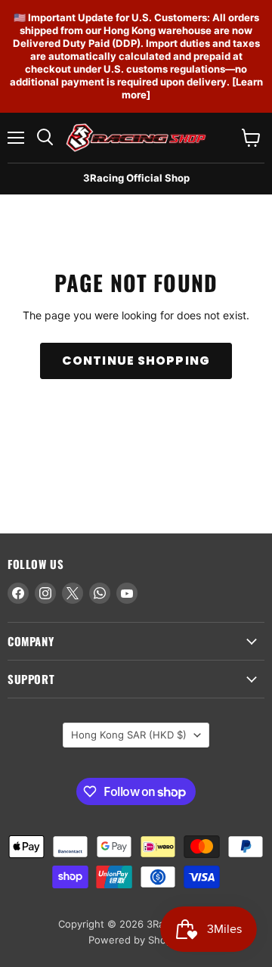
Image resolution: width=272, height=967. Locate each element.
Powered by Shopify (136, 940)
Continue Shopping (136, 360)
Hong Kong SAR (129, 735)
